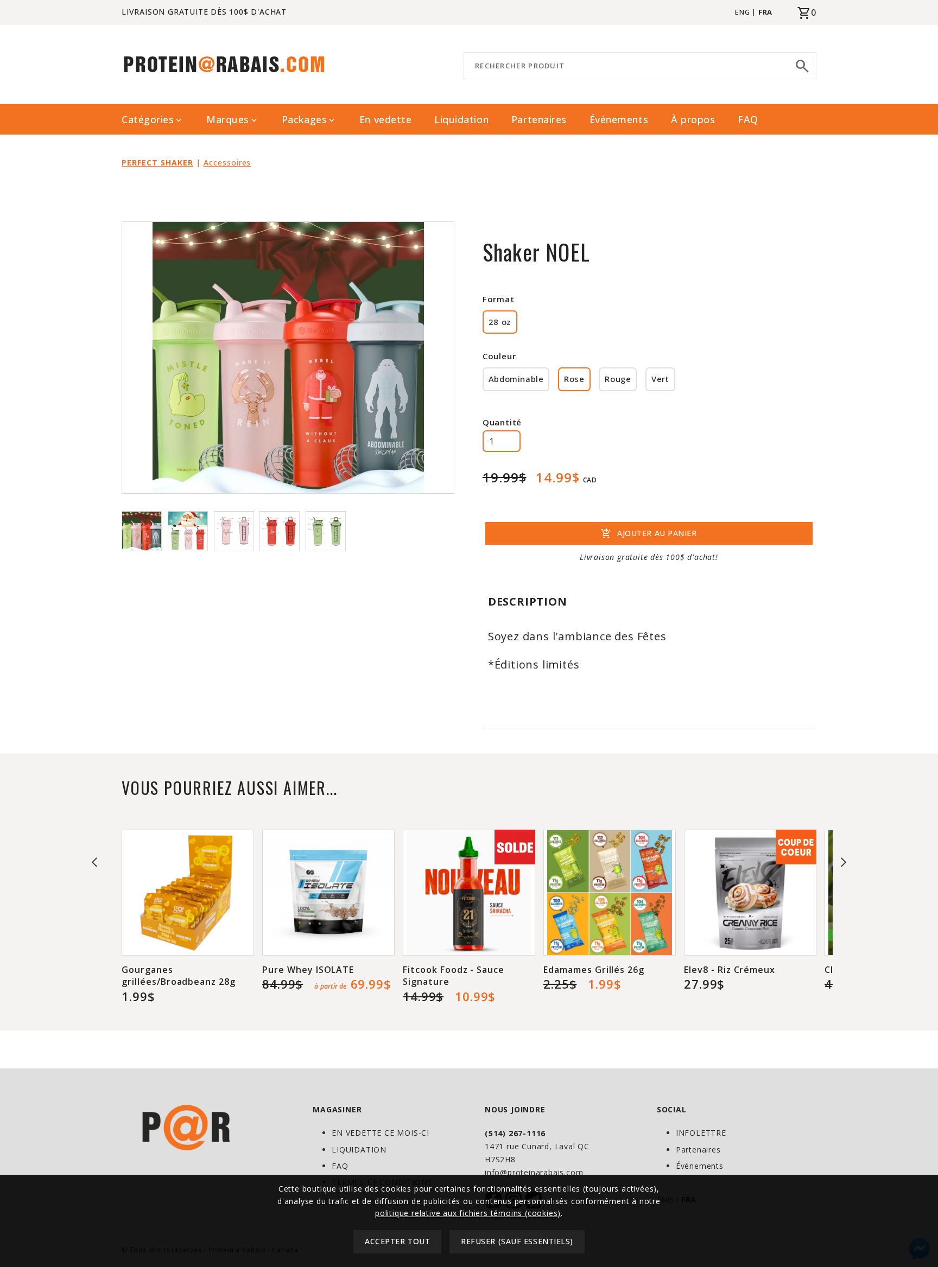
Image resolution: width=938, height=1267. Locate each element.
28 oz (500, 321)
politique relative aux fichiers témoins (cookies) (468, 1213)
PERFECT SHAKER (157, 162)
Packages (309, 119)
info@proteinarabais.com (534, 1172)
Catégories (152, 119)
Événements (619, 119)
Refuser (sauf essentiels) (517, 1242)
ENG (742, 12)
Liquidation (461, 119)
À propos (693, 119)
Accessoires (227, 162)
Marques (232, 119)
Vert (660, 378)
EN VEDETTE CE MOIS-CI (380, 1133)
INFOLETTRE (701, 1133)
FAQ (748, 119)
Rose (574, 378)
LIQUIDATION (359, 1149)
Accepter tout (397, 1242)
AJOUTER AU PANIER (649, 533)
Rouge (618, 378)
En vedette (385, 119)
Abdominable (516, 378)
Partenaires (539, 119)
